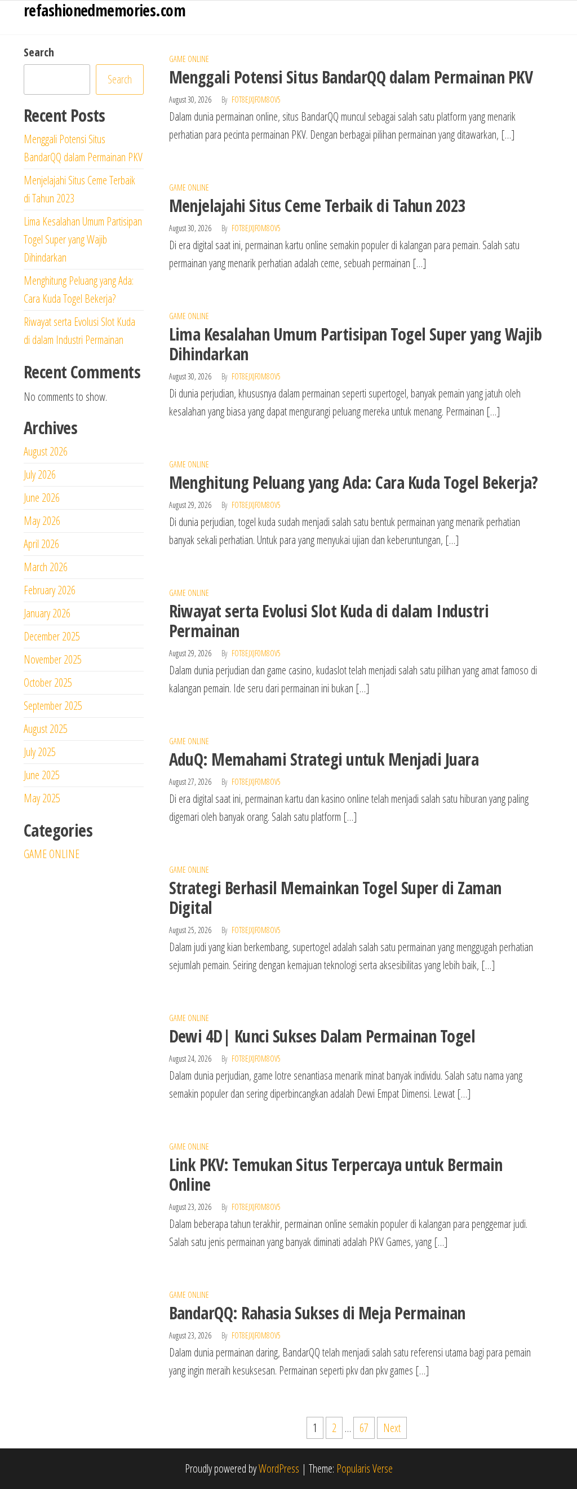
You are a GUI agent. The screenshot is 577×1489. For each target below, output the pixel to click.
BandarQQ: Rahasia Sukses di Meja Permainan (317, 1312)
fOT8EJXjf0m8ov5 (256, 99)
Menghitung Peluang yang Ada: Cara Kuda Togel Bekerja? (353, 482)
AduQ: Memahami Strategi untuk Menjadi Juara (324, 759)
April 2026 (41, 543)
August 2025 (46, 728)
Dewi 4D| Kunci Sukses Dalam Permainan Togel (322, 1036)
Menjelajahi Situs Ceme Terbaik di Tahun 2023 (317, 205)
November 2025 (53, 659)
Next (392, 1427)
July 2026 (40, 474)
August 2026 (46, 451)
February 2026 (50, 590)
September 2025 (53, 705)
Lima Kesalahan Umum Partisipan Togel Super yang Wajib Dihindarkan (355, 343)
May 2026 (42, 520)
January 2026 (47, 613)
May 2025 (42, 798)
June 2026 (42, 497)
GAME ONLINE (189, 59)
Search (39, 52)
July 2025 (40, 751)
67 (364, 1427)
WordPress (279, 1468)
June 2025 (42, 775)
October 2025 (48, 682)
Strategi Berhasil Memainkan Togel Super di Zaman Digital (335, 897)
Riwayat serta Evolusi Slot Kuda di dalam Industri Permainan (329, 620)
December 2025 (52, 636)
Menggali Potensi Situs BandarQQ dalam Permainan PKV (350, 77)
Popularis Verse (364, 1468)
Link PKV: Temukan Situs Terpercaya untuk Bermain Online (336, 1174)
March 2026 (46, 567)
